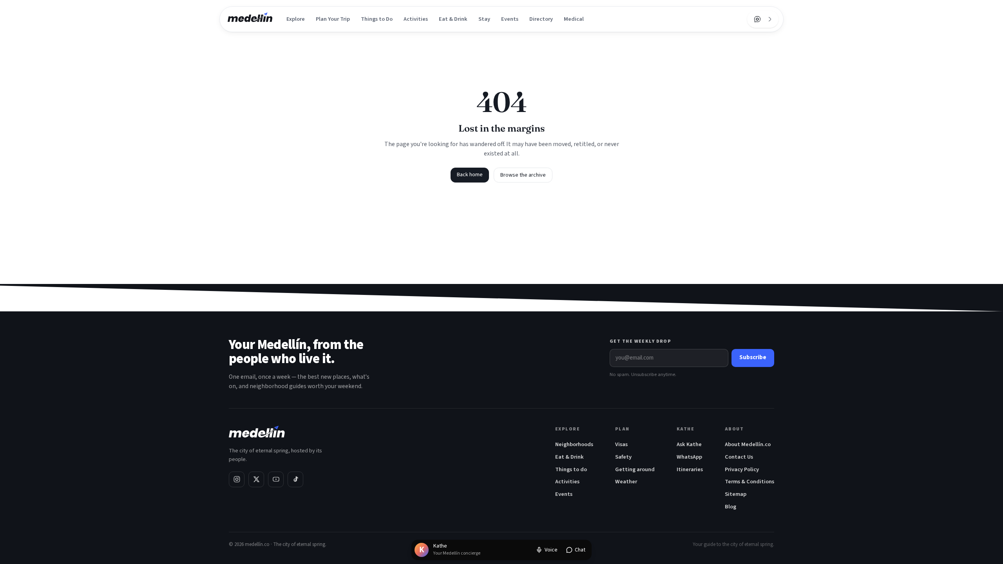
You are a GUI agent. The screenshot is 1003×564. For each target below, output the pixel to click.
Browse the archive (523, 175)
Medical (574, 19)
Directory (541, 19)
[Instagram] (236, 479)
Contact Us (739, 457)
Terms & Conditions (749, 481)
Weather (626, 481)
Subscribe (752, 357)
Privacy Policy (742, 469)
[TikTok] (295, 479)
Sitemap (735, 494)
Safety (623, 457)
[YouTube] (276, 479)
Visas (621, 444)
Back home (470, 175)
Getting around (635, 469)
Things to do (571, 469)
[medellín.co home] (250, 19)
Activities (416, 19)
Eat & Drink (453, 19)
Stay (484, 19)
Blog (730, 507)
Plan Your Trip (333, 19)
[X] (256, 479)
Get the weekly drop (640, 341)
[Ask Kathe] (757, 19)
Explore (295, 19)
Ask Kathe (689, 444)
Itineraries (690, 469)
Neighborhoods (574, 444)
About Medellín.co (748, 444)
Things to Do (377, 19)
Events (509, 19)
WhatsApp (689, 457)
